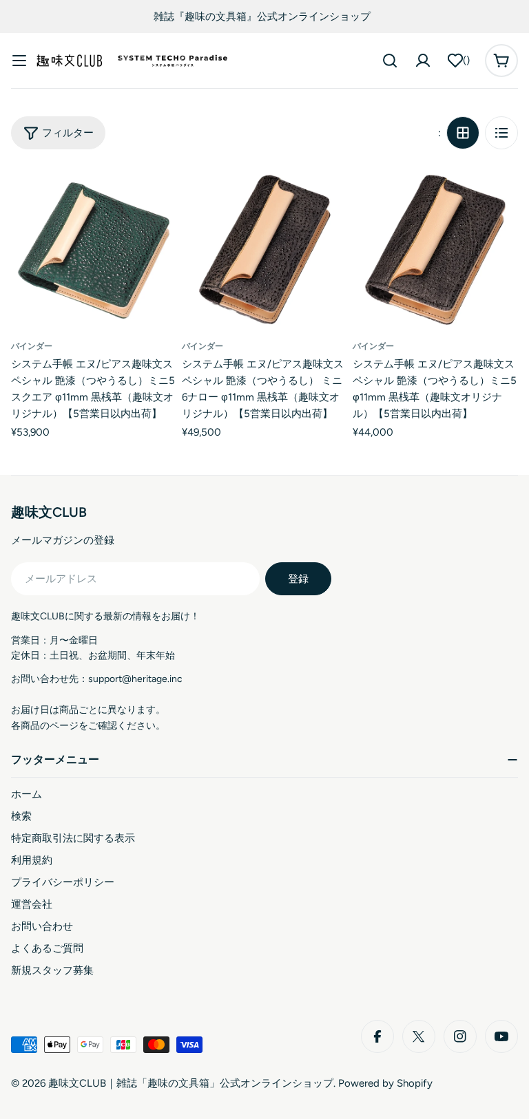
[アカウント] (423, 60)
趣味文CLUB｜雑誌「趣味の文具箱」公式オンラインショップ (190, 1083)
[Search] (390, 60)
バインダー (31, 346)
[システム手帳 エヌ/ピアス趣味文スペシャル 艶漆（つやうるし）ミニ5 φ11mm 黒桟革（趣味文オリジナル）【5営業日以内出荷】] (435, 248)
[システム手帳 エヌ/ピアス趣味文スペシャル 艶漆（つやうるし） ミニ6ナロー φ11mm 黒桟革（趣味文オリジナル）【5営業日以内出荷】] (264, 248)
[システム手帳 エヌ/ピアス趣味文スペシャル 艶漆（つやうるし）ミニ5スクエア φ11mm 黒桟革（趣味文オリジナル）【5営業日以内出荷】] (93, 248)
